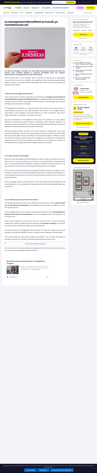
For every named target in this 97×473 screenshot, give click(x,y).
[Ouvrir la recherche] (73, 8)
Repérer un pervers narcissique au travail (84, 67)
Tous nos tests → (83, 38)
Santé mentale (14, 12)
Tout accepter (31, 470)
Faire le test (83, 34)
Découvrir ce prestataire (83, 123)
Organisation (70, 12)
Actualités (18, 8)
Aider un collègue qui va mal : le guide (84, 74)
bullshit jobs (27, 161)
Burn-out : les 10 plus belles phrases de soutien (82, 78)
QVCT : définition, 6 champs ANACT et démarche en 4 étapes (84, 63)
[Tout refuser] (95, 468)
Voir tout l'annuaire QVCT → (83, 127)
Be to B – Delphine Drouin (84, 108)
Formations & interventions (61, 8)
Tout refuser (43, 470)
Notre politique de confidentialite (61, 470)
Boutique (80, 7)
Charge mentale (49, 12)
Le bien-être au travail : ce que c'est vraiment (83, 71)
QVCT (21, 12)
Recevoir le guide (83, 97)
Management (28, 12)
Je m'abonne (70, 2)
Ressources (35, 8)
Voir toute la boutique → (83, 202)
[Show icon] (35, 243)
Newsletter (90, 7)
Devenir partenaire (83, 160)
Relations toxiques (60, 12)
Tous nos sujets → (88, 12)
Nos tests (26, 8)
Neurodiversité (39, 12)
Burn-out (6, 12)
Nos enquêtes (46, 8)
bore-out (10, 161)
